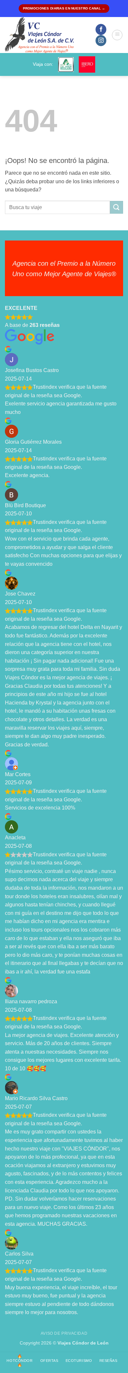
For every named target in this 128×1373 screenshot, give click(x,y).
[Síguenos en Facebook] (101, 29)
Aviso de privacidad (64, 1333)
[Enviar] (116, 207)
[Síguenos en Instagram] (101, 40)
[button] (117, 35)
